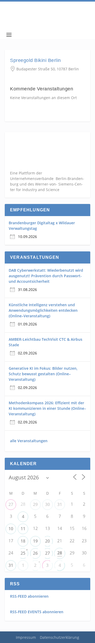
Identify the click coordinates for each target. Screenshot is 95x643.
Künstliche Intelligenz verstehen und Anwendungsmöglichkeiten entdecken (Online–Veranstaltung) (43, 310)
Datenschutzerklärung (59, 637)
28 (59, 553)
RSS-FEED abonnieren (29, 596)
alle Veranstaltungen (29, 440)
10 (10, 529)
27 (10, 504)
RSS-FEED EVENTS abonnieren (36, 611)
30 (47, 504)
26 (35, 553)
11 (23, 529)
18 (23, 541)
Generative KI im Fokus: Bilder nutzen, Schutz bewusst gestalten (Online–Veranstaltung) (43, 374)
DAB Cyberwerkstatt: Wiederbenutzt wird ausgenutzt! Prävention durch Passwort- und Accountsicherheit (46, 276)
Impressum (26, 637)
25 (23, 553)
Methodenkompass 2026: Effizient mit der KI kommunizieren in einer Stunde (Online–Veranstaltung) (47, 408)
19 (35, 541)
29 (35, 504)
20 (47, 541)
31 (59, 504)
